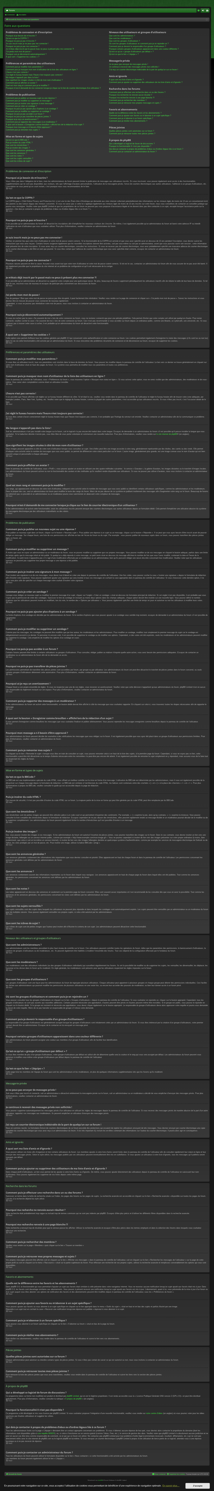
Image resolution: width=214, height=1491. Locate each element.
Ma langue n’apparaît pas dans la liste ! (22, 77)
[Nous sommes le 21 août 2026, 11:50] (207, 19)
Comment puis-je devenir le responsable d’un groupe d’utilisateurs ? (137, 46)
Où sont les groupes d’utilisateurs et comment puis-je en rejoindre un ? (139, 43)
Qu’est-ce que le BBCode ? (17, 140)
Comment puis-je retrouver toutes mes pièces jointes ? (132, 133)
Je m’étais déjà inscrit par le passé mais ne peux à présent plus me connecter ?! (40, 49)
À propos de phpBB (73, 1399)
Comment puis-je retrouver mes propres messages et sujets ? (135, 103)
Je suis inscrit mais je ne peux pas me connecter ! (27, 43)
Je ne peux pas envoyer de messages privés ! (128, 64)
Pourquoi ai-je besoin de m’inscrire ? (21, 36)
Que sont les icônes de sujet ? (19, 161)
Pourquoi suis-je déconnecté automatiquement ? (26, 54)
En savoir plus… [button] (170, 1485)
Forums (12, 10)
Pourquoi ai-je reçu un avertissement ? (22, 119)
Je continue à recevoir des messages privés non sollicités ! (134, 67)
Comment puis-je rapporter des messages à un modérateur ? (31, 122)
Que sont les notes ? (14, 156)
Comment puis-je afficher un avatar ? (21, 83)
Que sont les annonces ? (16, 153)
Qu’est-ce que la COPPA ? (17, 38)
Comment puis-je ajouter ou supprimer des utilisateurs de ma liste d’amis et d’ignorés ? (145, 82)
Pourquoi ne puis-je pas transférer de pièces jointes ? (28, 116)
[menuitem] (198, 10)
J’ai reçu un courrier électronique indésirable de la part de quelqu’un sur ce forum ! (143, 69)
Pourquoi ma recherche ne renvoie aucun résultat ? (130, 95)
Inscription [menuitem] (207, 11)
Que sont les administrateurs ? (122, 36)
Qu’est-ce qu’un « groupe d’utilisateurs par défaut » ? (131, 51)
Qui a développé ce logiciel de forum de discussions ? (132, 143)
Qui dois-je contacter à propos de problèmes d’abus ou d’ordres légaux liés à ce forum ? (146, 149)
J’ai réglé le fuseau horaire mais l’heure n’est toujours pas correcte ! (34, 75)
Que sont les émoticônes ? (17, 145)
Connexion (11, 15)
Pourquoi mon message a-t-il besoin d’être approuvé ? (28, 127)
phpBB (100, 1480)
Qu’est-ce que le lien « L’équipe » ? (124, 54)
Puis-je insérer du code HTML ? (19, 142)
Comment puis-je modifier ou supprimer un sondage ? (28, 111)
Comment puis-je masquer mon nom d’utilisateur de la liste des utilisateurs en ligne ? (41, 69)
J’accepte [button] (197, 1486)
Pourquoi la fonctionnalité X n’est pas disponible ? (130, 146)
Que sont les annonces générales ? (21, 150)
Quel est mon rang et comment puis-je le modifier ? (27, 85)
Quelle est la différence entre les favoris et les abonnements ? (135, 113)
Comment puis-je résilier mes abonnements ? (128, 121)
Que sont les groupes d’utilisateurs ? (124, 41)
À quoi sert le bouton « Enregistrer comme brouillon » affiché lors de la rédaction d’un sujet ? (45, 124)
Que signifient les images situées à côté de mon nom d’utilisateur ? (34, 80)
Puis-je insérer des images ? (18, 148)
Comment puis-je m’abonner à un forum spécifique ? (131, 118)
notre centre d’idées (154, 1413)
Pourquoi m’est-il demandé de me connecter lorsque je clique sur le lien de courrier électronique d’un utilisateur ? (53, 88)
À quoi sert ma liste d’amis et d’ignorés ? (126, 80)
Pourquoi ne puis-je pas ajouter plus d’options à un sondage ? (32, 109)
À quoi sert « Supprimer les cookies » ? (22, 57)
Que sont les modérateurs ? (120, 38)
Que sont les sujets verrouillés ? (19, 158)
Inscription (22, 15)
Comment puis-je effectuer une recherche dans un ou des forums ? (137, 92)
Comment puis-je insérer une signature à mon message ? (30, 103)
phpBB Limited (73, 1396)
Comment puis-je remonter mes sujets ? (23, 130)
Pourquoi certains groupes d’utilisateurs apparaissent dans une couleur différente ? (144, 49)
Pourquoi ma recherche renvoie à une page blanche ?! (131, 98)
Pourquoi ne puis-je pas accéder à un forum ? (25, 114)
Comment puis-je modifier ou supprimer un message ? (28, 101)
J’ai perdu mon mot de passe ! (18, 51)
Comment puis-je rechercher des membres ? (127, 100)
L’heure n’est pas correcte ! (17, 72)
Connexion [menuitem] (203, 11)
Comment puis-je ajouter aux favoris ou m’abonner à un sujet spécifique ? (140, 115)
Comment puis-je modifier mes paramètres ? (24, 67)
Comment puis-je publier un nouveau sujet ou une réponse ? (31, 98)
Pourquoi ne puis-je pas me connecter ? (22, 46)
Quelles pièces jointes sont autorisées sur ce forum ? (131, 131)
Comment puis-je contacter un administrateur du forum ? (132, 151)
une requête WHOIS (46, 1433)
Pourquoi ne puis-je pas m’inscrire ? (21, 41)
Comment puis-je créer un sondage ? (21, 106)
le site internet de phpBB (166, 434)
